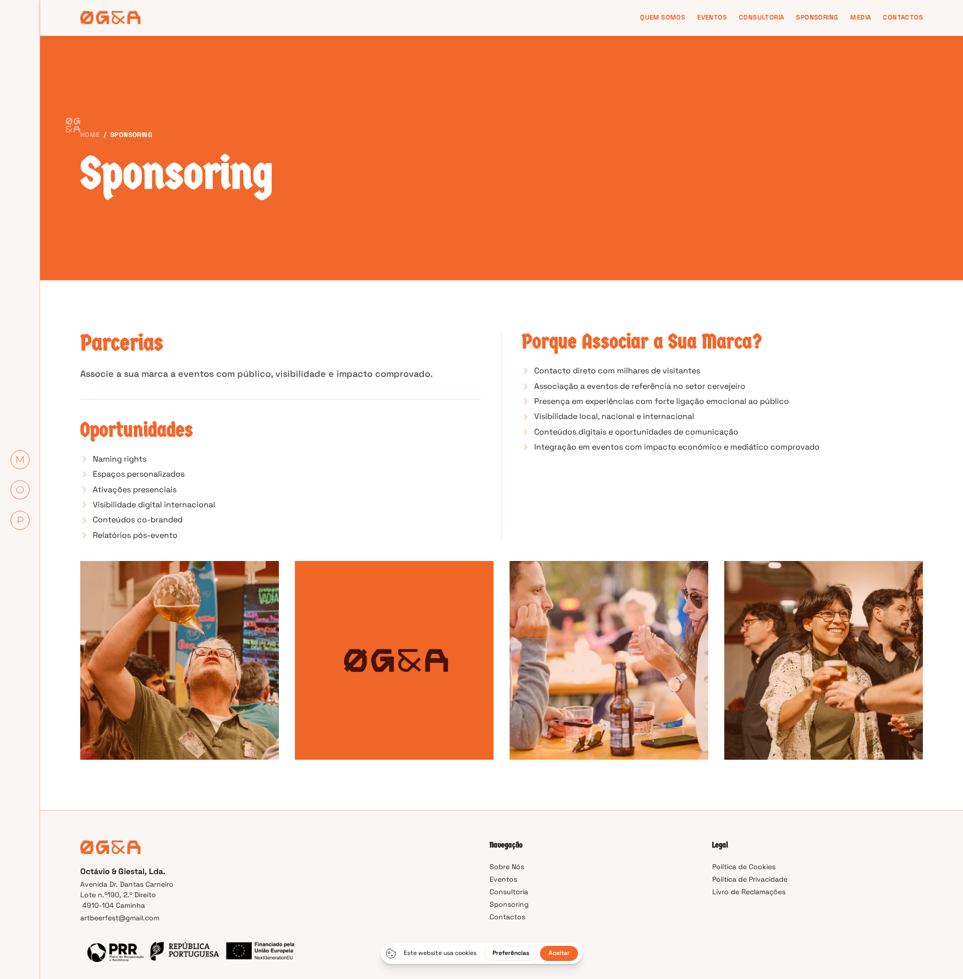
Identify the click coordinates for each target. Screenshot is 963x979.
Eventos (712, 17)
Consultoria (761, 17)
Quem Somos (662, 17)
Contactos (903, 17)
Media (860, 17)
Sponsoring (817, 17)
